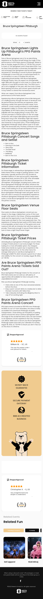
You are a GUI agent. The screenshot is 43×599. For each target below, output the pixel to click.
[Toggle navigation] (38, 4)
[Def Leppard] (14, 548)
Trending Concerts (14, 530)
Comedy (32, 530)
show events (21, 42)
